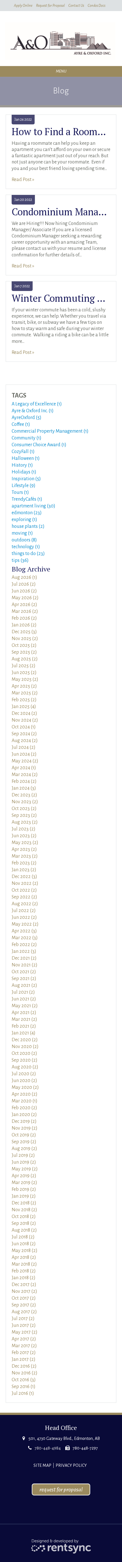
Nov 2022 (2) (25, 883)
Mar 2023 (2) (25, 856)
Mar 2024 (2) (25, 774)
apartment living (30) (33, 506)
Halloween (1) (26, 458)
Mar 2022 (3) (25, 937)
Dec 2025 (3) (24, 631)
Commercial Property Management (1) (50, 431)
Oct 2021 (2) (24, 971)
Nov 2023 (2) (25, 801)
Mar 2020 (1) (24, 1101)
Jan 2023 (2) (24, 869)
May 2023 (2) (25, 842)
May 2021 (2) (25, 1005)
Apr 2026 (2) (24, 604)
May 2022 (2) (25, 924)
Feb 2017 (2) (24, 1352)
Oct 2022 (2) (24, 890)
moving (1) (22, 533)
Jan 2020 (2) (24, 1114)
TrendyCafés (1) (27, 499)
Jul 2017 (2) (23, 1318)
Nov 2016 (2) (24, 1373)
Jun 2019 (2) (24, 1162)
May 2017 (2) (24, 1332)
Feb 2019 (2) (24, 1189)
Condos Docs (96, 6)
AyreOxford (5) (26, 417)
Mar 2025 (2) (25, 693)
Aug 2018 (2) (24, 1230)
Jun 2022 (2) (24, 917)
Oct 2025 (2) (24, 645)
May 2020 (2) (25, 1087)
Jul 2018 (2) (23, 1237)
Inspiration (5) (26, 478)
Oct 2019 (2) (24, 1135)
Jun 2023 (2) (24, 835)
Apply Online (23, 6)
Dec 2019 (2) (24, 1121)
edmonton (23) (27, 512)
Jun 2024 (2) (24, 754)
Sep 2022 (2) (24, 897)
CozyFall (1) (23, 451)
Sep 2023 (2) (24, 815)
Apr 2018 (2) (24, 1257)
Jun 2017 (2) (24, 1325)
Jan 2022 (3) (24, 951)
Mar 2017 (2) (24, 1345)
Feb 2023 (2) (24, 863)
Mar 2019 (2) (24, 1182)
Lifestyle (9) (23, 485)
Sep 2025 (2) (24, 652)
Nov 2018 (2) (24, 1209)
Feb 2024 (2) (24, 781)
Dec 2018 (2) (24, 1203)
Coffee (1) (21, 424)
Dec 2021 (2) (24, 958)
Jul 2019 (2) (23, 1155)
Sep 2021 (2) (24, 978)
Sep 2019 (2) (24, 1141)
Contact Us (76, 6)
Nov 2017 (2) (24, 1291)
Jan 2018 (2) (23, 1277)
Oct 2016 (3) (24, 1379)
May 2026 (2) (25, 597)
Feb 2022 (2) (24, 944)
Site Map (42, 1465)
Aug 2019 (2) (24, 1148)
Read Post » (23, 179)
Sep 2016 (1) (23, 1386)
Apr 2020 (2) (24, 1094)
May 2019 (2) (25, 1169)
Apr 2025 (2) (24, 686)
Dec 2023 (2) (24, 795)
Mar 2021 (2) (24, 1019)
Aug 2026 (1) (24, 577)
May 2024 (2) (25, 761)
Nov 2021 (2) (24, 965)
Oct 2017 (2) (24, 1298)
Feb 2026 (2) (24, 618)
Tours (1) (20, 492)
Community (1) (26, 438)
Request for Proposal (50, 6)
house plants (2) (28, 526)
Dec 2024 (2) (24, 713)
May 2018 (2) (24, 1250)
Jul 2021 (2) (23, 992)
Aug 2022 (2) (25, 903)
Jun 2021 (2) (24, 999)
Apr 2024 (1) (24, 767)
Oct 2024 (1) (24, 727)
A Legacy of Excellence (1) (37, 404)
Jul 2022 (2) (24, 910)
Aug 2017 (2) (24, 1311)
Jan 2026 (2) (24, 625)
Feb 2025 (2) (24, 699)
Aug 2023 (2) (25, 822)
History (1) (22, 465)
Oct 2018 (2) (24, 1216)
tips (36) (20, 560)
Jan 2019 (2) (24, 1196)
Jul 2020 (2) (24, 1073)
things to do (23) (28, 553)
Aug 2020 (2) (25, 1067)
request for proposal (61, 1489)
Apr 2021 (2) (24, 1012)
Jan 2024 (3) (24, 788)
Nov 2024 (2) (25, 720)
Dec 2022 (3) (24, 876)
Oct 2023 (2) (24, 808)
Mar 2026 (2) (25, 611)
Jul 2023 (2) (23, 829)
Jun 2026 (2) (24, 591)
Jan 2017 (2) (23, 1359)
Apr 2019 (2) (24, 1175)
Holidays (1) (24, 472)
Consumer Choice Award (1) (39, 444)
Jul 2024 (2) (23, 747)
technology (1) (26, 546)
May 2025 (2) (25, 679)
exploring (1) (24, 519)
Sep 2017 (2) (24, 1305)
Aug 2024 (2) (25, 740)
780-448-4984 (48, 1448)
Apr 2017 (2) (24, 1339)
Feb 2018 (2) (24, 1271)
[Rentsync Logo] (61, 1546)
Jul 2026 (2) (24, 584)
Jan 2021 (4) (23, 1033)
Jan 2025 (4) (24, 706)
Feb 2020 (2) (24, 1107)
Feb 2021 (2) (24, 1026)
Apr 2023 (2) (24, 849)
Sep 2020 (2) (24, 1060)
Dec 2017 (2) (24, 1284)
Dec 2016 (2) (24, 1366)
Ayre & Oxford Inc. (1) (33, 410)
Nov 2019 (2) (24, 1128)
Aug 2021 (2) (24, 985)
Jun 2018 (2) (24, 1243)
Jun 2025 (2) (24, 672)
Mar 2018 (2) (24, 1264)
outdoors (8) (24, 540)
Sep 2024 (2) (24, 733)
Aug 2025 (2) (25, 659)
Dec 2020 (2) (25, 1039)
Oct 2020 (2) (24, 1053)
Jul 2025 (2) (23, 665)
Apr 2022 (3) (24, 931)
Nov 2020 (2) (25, 1046)
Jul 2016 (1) (23, 1393)
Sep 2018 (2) (24, 1223)
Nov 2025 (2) (25, 638)
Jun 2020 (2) (24, 1080)
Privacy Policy (71, 1465)
